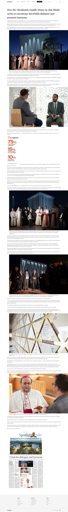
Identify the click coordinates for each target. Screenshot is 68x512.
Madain (9, 510)
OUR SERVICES (33, 504)
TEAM (47, 504)
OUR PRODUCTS (33, 502)
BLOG (18, 505)
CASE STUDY (19, 504)
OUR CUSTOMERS (20, 503)
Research (33, 1)
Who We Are (23, 1)
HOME (18, 499)
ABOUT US (19, 502)
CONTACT (47, 503)
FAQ (47, 502)
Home (18, 1)
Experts (28, 1)
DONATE (39, 1)
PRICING (47, 499)
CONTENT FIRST (33, 499)
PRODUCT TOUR (33, 503)
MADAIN (9, 1)
